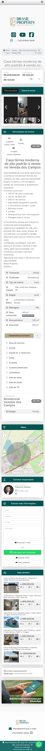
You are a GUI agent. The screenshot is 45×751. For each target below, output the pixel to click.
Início (7, 50)
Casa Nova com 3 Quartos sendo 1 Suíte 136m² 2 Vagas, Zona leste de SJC (22, 614)
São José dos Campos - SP (29, 50)
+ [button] (4, 432)
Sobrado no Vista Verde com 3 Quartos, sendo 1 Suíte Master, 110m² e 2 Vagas (22, 631)
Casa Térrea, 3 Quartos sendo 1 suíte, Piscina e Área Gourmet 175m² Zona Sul (22, 596)
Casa (7, 53)
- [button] (4, 436)
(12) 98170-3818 (22, 491)
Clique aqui (8, 673)
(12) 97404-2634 (26, 40)
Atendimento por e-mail (24, 729)
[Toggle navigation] (42, 2)
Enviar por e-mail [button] (23, 543)
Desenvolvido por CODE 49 (22, 749)
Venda (14, 50)
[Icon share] (13, 34)
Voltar (39, 53)
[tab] (11, 91)
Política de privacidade (22, 747)
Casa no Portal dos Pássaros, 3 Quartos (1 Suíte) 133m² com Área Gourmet (20, 579)
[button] (6, 107)
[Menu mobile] (2, 2)
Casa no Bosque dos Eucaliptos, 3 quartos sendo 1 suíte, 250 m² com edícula (20, 648)
